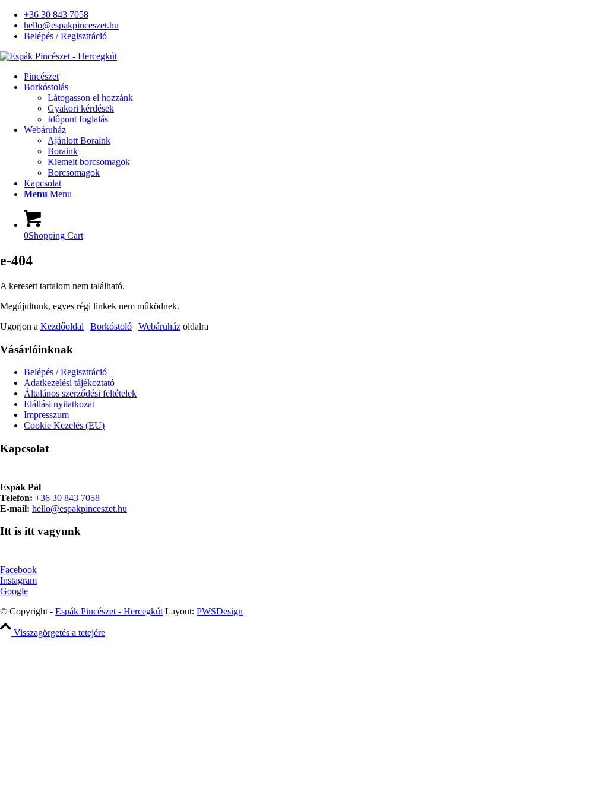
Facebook (18, 570)
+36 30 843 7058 (56, 14)
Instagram (18, 580)
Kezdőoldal (62, 326)
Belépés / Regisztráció (65, 36)
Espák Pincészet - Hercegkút (109, 611)
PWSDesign (220, 611)
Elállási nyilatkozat (59, 404)
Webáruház (159, 326)
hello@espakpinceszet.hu (71, 25)
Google (14, 591)
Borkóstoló (111, 326)
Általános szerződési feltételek (80, 393)
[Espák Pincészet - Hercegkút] (58, 56)
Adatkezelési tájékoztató (69, 383)
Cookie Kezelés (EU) (64, 425)
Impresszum (46, 415)
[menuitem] (316, 14)
